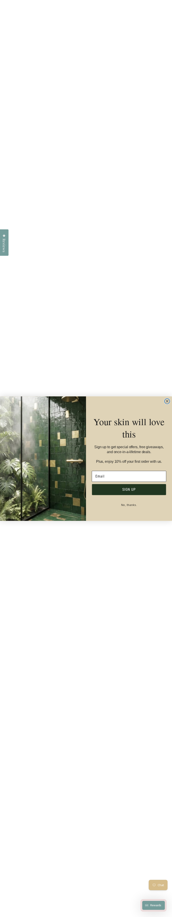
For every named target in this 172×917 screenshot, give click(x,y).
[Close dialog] (167, 401)
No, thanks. (129, 504)
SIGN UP (128, 489)
